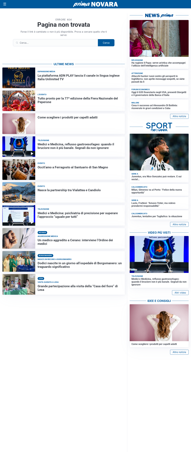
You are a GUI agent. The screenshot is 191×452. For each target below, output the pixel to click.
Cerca (106, 42)
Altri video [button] (180, 292)
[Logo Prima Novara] (95, 4)
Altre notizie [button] (179, 116)
